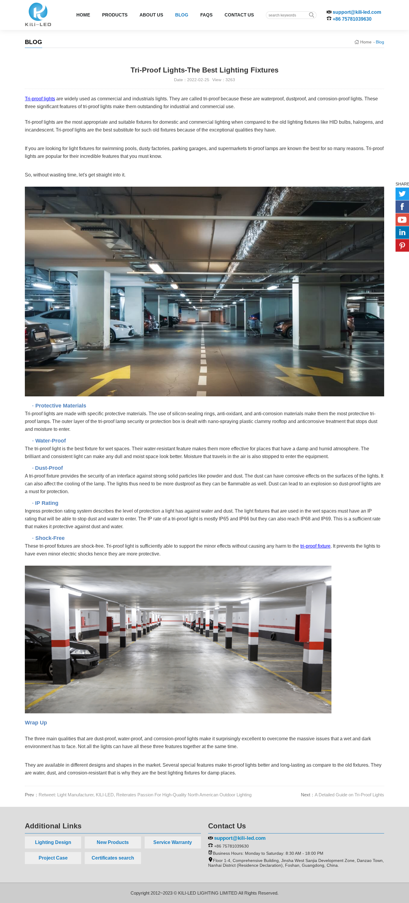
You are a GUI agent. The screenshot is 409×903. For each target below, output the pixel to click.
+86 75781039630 (352, 19)
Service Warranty (172, 842)
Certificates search (113, 857)
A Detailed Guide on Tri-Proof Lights (349, 794)
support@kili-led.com (357, 12)
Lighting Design (53, 842)
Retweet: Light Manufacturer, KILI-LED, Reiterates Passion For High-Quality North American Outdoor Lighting (145, 794)
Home (366, 42)
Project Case (53, 857)
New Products (113, 842)
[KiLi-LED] (38, 13)
